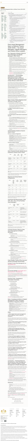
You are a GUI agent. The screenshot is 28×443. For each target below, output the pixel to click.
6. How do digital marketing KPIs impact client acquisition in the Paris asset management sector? (18, 38)
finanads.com (19, 128)
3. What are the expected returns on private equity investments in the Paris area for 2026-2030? (18, 36)
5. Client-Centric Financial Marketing (14, 22)
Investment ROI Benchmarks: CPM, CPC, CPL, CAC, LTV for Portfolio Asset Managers (18, 27)
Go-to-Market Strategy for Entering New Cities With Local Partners (5, 27)
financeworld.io (11, 72)
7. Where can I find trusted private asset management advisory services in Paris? (18, 39)
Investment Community (11, 410)
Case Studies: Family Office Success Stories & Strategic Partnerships (17, 28)
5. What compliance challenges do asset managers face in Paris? (17, 37)
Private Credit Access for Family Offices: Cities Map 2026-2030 (2, 27)
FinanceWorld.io (23, 393)
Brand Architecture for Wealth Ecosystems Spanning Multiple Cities (6, 36)
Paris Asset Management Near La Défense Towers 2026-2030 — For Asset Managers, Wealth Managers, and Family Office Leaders (17, 15)
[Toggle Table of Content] (26, 13)
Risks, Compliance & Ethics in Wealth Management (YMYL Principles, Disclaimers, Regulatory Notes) (17, 32)
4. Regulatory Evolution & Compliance (14, 21)
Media (10, 413)
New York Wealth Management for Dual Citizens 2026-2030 (3, 36)
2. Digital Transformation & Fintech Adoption (15, 20)
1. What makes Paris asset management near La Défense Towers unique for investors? (18, 34)
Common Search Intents (13, 24)
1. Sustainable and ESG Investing (14, 19)
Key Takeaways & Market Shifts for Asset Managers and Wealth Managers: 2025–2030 (17, 16)
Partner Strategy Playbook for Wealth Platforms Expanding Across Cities (2, 18)
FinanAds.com (9, 394)
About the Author (12, 42)
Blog (10, 416)
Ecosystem (23, 415)
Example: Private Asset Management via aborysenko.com (16, 29)
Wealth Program (12, 412)
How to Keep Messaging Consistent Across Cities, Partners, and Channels (5, 18)
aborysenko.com (11, 73)
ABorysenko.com (15, 394)
